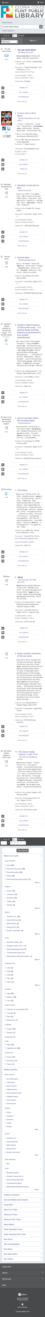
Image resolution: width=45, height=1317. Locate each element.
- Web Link (27, 140)
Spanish (10, 1032)
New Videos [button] (8, 1259)
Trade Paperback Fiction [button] (13, 1229)
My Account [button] (6, 1279)
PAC (8, 1164)
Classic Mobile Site (22, 1311)
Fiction (9, 1057)
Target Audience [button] (10, 1005)
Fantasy (9, 905)
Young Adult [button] (8, 1205)
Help (4, 1285)
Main (9, 1045)
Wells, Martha (11, 924)
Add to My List (22, 101)
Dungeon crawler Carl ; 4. (15, 946)
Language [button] (8, 1024)
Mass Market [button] (9, 1224)
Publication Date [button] (10, 963)
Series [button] (7, 938)
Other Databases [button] (10, 1159)
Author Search (12, 1086)
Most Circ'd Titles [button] (10, 1210)
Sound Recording (13, 872)
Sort (3, 39)
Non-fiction (11, 1061)
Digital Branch (12, 1048)
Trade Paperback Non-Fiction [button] (15, 1234)
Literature (10, 894)
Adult (9, 1016)
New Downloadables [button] (12, 1244)
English (9, 1029)
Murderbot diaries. (13, 942)
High (8, 993)
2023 (9, 975)
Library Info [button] (6, 1267)
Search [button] (4, 1273)
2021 (9, 982)
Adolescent (11, 1020)
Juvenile (10, 1013)
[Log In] (38, 2)
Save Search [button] (22, 850)
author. (27, 52)
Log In (42, 2)
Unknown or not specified (16, 1009)
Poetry (9, 1064)
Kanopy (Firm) (11, 927)
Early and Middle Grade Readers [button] (16, 1200)
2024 (9, 971)
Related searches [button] (10, 1070)
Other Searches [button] (9, 1074)
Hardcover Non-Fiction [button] (12, 1219)
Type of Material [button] (10, 861)
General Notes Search (14, 1093)
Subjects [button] (7, 886)
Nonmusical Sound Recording (17, 879)
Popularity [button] (8, 989)
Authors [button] (7, 912)
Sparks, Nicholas (12, 920)
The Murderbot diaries (14, 953)
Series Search (11, 1103)
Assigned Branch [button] (10, 1037)
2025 (9, 968)
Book (9, 865)
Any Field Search (12, 1079)
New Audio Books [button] (10, 1254)
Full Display (23, 92)
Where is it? (24, 88)
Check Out (23, 169)
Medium (10, 997)
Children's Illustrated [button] (11, 1195)
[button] (33, 40)
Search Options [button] (8, 31)
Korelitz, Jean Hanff (14, 931)
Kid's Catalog (22, 1307)
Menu (6, 3)
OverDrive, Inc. (11, 916)
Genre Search (11, 1100)
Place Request (23, 97)
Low (8, 1000)
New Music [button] (8, 1249)
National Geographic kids (15, 949)
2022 (9, 978)
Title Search (11, 1082)
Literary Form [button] (9, 1053)
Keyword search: (7, 22)
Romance (10, 898)
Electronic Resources (14, 869)
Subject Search (12, 1089)
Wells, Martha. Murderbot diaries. (18, 956)
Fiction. (9, 891)
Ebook (9, 876)
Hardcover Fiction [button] (10, 1215)
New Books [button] (8, 1239)
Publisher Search (12, 1096)
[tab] (33, 40)
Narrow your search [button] (11, 856)
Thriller (9, 901)
